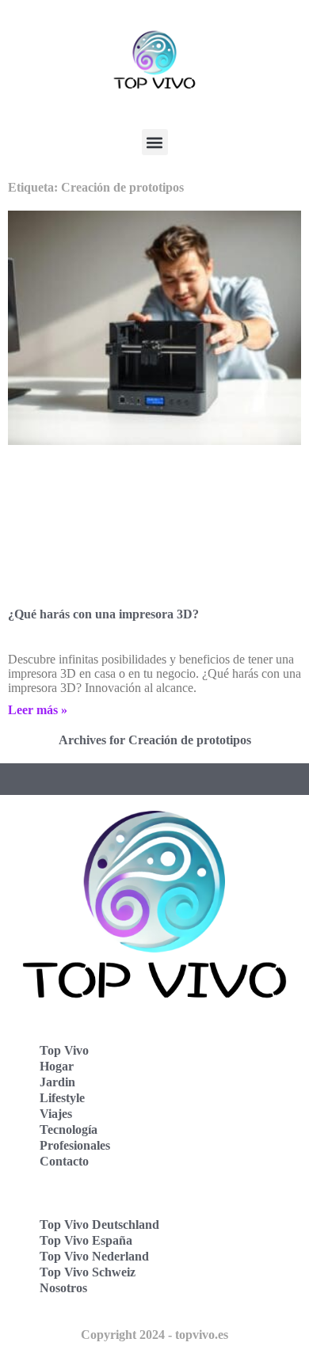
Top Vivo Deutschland (99, 1224)
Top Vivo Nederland (94, 1256)
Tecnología (68, 1129)
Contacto (64, 1161)
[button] (155, 142)
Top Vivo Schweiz (87, 1272)
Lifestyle (62, 1098)
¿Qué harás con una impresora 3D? (103, 614)
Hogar (57, 1066)
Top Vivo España (86, 1240)
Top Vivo (64, 1050)
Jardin (57, 1082)
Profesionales (75, 1145)
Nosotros (63, 1288)
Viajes (56, 1113)
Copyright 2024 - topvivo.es (154, 1334)
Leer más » (37, 710)
